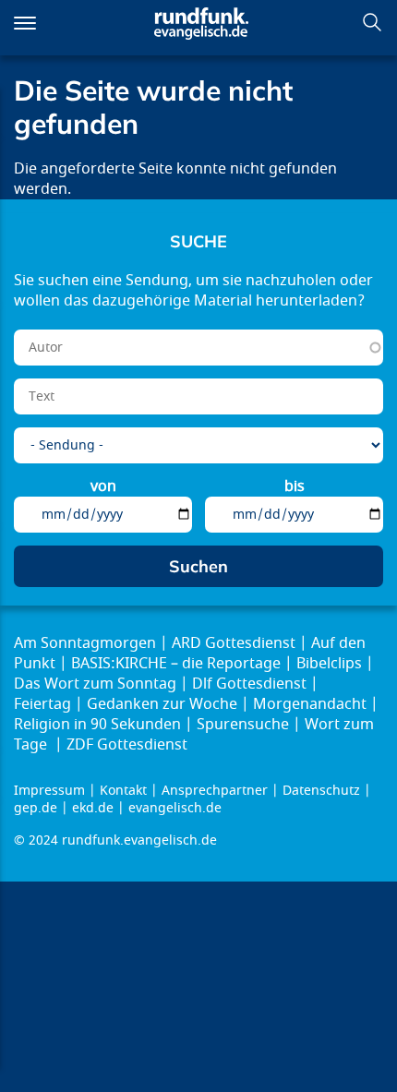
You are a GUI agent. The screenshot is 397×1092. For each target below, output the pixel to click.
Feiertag (42, 704)
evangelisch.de (175, 808)
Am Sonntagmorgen (85, 643)
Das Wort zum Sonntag (95, 684)
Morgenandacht (310, 704)
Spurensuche (243, 725)
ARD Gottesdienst (233, 643)
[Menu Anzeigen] (25, 23)
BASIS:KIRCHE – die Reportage (176, 664)
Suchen (372, 22)
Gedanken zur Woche (162, 704)
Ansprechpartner (215, 790)
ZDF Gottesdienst (126, 745)
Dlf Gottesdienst (249, 684)
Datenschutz (321, 790)
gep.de (35, 808)
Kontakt (123, 790)
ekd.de (93, 808)
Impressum (49, 790)
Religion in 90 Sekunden (97, 725)
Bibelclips (329, 664)
